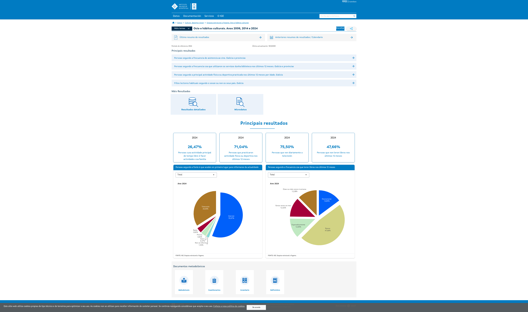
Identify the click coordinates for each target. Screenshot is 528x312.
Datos (176, 16)
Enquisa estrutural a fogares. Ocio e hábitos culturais (228, 23)
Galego (344, 2)
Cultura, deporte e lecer (194, 23)
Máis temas (179, 29)
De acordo (256, 307)
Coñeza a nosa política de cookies (229, 306)
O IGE (221, 16)
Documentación (192, 16)
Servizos (209, 16)
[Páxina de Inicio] (173, 23)
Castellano (352, 2)
